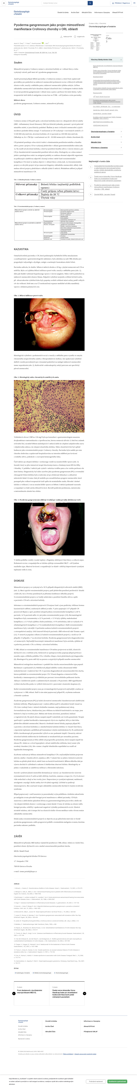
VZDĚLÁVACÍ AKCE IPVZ (100, 125)
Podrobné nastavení (96, 1081)
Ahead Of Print (117, 12)
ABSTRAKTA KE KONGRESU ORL (103, 122)
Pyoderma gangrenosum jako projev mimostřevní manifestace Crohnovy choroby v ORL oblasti (106, 101)
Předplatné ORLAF (91, 1032)
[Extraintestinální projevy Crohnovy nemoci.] (49, 224)
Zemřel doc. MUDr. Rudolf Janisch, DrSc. (105, 110)
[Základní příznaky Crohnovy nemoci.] (49, 191)
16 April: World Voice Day (101, 96)
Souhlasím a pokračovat (117, 1081)
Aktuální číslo (87, 12)
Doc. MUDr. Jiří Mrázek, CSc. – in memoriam (106, 106)
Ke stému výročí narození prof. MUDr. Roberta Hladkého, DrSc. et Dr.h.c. (107, 117)
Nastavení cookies (24, 1039)
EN (134, 3)
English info (81, 36)
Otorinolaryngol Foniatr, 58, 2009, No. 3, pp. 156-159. (41, 52)
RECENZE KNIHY (98, 77)
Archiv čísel (75, 12)
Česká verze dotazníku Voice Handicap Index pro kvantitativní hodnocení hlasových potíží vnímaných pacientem (64, 993)
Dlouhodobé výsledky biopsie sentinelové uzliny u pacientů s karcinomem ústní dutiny (108, 88)
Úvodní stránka (62, 12)
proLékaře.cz (12, 4)
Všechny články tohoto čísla (101, 60)
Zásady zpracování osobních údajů (85, 1054)
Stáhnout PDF (67, 36)
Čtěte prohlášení (68, 1054)
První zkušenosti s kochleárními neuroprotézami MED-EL (29, 991)
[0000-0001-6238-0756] (43, 43)
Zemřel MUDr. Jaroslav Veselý (102, 113)
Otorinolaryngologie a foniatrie (103, 131)
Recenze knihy (97, 93)
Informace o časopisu (102, 12)
